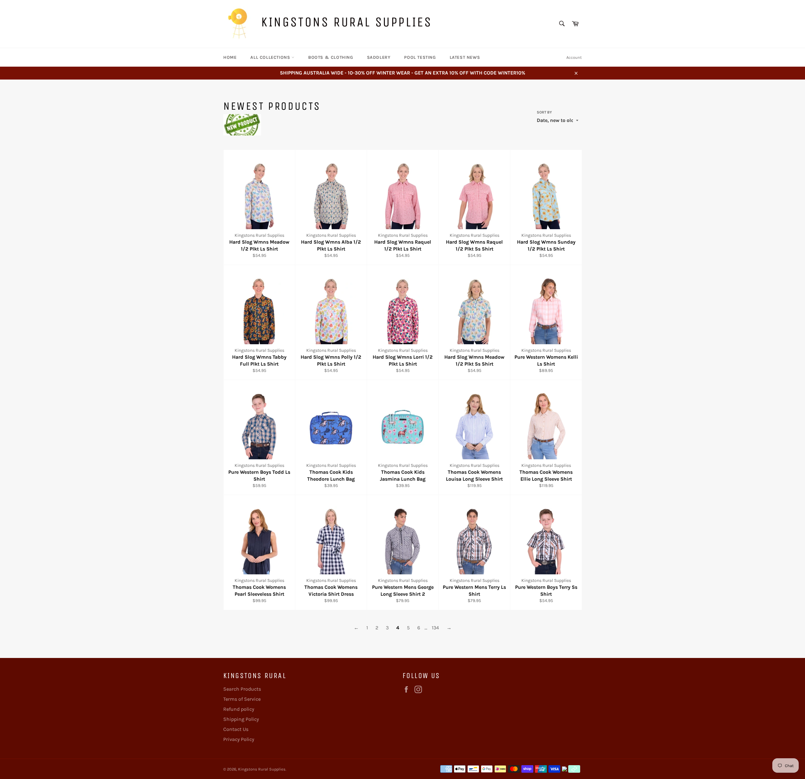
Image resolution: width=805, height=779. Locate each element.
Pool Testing (420, 57)
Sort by (544, 112)
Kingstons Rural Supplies (346, 22)
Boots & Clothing (330, 57)
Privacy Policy (238, 739)
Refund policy (238, 709)
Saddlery (379, 57)
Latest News (465, 57)
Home (229, 57)
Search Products (242, 689)
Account (574, 57)
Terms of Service (242, 699)
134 (435, 628)
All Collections (270, 57)
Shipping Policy (241, 719)
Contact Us (235, 729)
